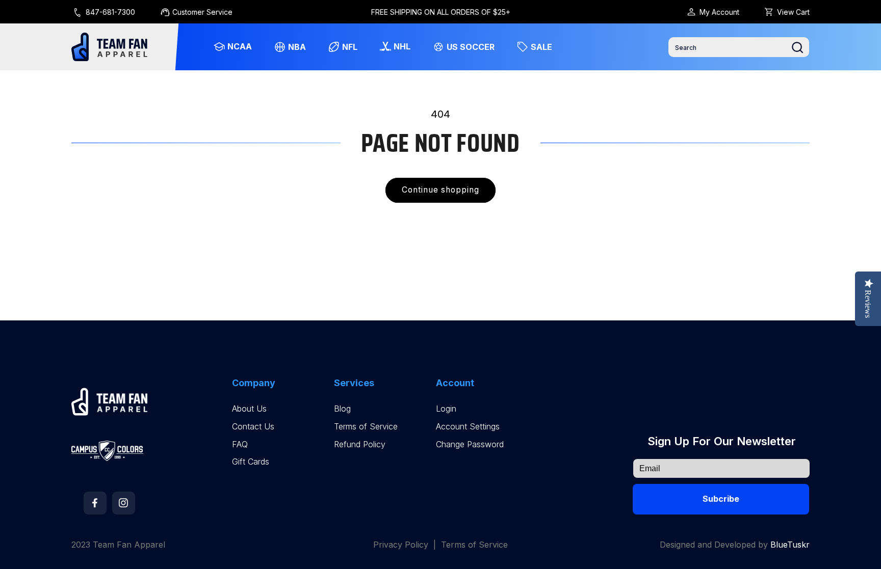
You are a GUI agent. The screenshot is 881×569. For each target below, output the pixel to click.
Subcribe (721, 499)
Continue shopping (441, 190)
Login (446, 409)
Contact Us (253, 426)
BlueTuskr (790, 544)
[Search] (797, 47)
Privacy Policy (400, 545)
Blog (342, 409)
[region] (441, 11)
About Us (249, 409)
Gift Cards (250, 462)
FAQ (240, 444)
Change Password (470, 444)
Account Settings (468, 426)
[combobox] (738, 47)
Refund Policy (359, 444)
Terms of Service (366, 426)
